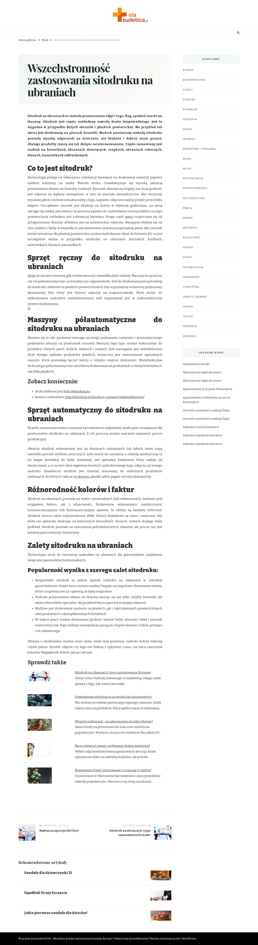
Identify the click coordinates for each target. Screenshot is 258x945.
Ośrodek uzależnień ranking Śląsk (206, 410)
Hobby (188, 129)
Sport (187, 257)
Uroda (188, 306)
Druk (31, 276)
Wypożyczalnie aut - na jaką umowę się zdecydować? (114, 721)
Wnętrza (190, 326)
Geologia (190, 119)
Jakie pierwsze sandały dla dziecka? (55, 913)
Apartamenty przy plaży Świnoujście (207, 389)
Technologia (193, 267)
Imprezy (189, 139)
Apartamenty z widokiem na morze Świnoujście (207, 400)
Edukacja (190, 109)
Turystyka (191, 286)
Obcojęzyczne (194, 198)
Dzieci (188, 89)
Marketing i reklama (199, 148)
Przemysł (190, 227)
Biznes (188, 70)
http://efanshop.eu (77, 391)
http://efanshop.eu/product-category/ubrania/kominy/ (104, 397)
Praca (187, 208)
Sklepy (188, 247)
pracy (129, 217)
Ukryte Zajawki (195, 296)
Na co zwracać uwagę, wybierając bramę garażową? (112, 746)
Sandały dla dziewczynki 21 (48, 873)
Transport (191, 277)
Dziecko (189, 99)
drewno (83, 477)
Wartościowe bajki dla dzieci (202, 372)
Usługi (188, 316)
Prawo (188, 217)
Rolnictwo (191, 237)
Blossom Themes (148, 938)
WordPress (189, 938)
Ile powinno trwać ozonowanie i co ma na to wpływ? (113, 770)
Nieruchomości (195, 188)
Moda (187, 158)
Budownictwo (194, 79)
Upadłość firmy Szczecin (45, 893)
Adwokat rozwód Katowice (201, 427)
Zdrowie (189, 336)
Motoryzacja (193, 178)
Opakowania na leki (196, 364)
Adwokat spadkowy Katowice (202, 435)
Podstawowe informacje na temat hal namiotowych (113, 697)
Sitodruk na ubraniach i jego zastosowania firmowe (113, 672)
